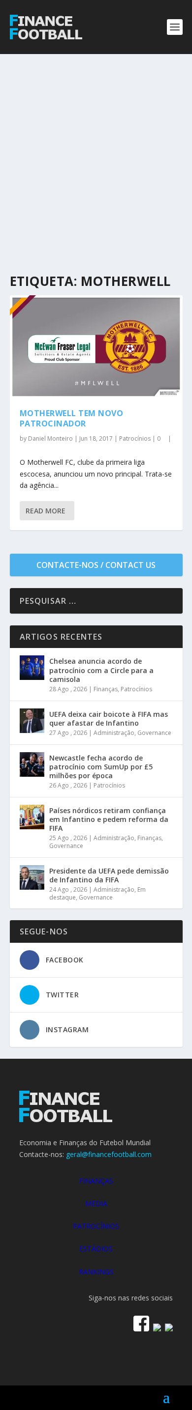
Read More (45, 510)
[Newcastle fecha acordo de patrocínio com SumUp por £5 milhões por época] (32, 764)
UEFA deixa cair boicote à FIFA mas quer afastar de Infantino (108, 718)
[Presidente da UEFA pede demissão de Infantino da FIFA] (32, 877)
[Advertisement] (96, 155)
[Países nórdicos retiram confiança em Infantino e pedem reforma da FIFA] (32, 817)
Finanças (106, 689)
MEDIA (96, 1203)
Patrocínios (135, 438)
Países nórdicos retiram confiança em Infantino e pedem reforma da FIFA (108, 819)
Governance (154, 733)
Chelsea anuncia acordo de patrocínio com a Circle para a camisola (101, 669)
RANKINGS (96, 1271)
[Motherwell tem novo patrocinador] (96, 346)
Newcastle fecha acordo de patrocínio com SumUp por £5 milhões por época (101, 766)
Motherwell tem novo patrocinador (72, 418)
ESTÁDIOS (96, 1248)
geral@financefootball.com (109, 1154)
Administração (114, 733)
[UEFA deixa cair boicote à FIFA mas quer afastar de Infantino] (32, 720)
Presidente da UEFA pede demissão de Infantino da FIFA (109, 875)
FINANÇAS (96, 1180)
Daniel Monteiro (50, 438)
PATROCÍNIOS (96, 1226)
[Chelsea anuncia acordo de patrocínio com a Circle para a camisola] (32, 667)
